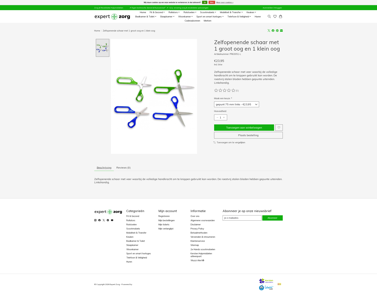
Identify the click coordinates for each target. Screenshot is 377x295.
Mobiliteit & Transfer (136, 232)
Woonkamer (132, 249)
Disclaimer (196, 224)
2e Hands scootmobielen (203, 249)
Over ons (195, 216)
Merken (207, 20)
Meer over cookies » (224, 2)
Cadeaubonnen (192, 20)
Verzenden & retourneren (203, 236)
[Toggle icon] (269, 16)
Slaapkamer (132, 245)
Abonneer (272, 217)
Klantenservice (198, 241)
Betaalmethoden (199, 232)
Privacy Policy (197, 228)
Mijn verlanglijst (165, 228)
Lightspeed (138, 284)
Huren (258, 16)
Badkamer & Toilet (135, 241)
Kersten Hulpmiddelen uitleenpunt (201, 255)
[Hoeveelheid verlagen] (217, 117)
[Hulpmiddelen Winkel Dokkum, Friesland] (112, 16)
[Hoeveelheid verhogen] (224, 117)
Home (143, 12)
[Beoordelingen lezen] (225, 90)
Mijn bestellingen (166, 220)
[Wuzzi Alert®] (266, 289)
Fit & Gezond (132, 216)
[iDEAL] (279, 284)
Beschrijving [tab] (104, 167)
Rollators (130, 220)
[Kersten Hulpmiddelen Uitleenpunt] (266, 282)
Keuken (129, 236)
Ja (205, 2)
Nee (212, 2)
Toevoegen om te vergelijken (231, 142)
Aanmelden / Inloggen (272, 8)
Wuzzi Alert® (197, 260)
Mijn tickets (163, 224)
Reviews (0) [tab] (123, 167)
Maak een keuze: (223, 98)
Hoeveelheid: (220, 111)
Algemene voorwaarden (203, 220)
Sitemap (195, 245)
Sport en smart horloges (138, 253)
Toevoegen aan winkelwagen (244, 127)
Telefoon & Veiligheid (136, 257)
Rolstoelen (131, 224)
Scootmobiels (133, 228)
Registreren (164, 216)
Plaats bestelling (248, 135)
